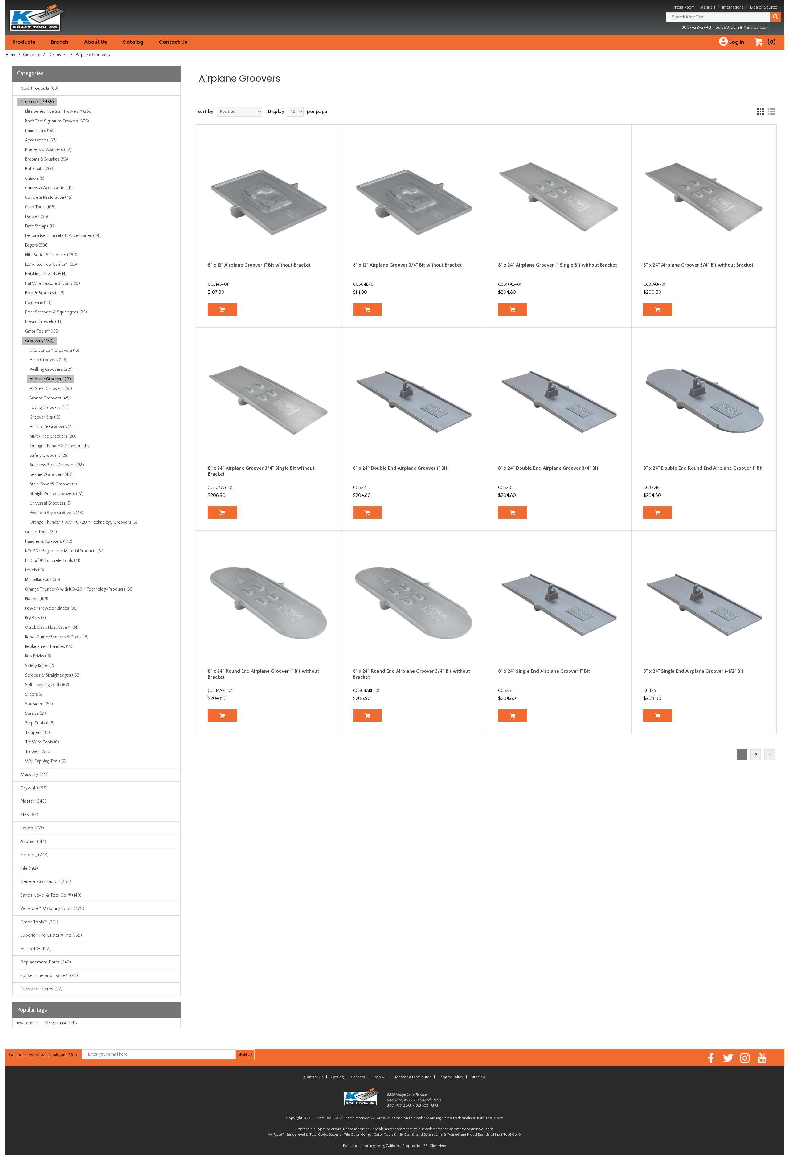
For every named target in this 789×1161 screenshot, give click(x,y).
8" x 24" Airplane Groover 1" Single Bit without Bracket (557, 265)
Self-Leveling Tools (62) (47, 684)
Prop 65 (379, 1077)
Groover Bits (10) (45, 417)
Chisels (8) (34, 178)
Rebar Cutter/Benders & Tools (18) (56, 637)
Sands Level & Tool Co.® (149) (50, 895)
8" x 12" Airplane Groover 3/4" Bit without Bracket (407, 265)
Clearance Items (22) (41, 988)
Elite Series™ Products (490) (51, 254)
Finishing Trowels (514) (46, 274)
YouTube (762, 1058)
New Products (61, 1023)
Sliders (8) (34, 694)
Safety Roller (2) (39, 665)
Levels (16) (34, 570)
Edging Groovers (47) (49, 407)
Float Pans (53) (38, 302)
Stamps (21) (35, 713)
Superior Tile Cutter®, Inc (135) (51, 935)
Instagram (745, 1058)
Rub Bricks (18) (38, 656)
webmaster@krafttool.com (471, 1129)
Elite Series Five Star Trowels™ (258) (59, 111)
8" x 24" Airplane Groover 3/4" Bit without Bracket (698, 265)
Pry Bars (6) (35, 617)
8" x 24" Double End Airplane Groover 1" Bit (400, 468)
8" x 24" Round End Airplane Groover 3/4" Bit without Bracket (411, 674)
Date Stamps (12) (40, 226)
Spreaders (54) (39, 703)
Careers (358, 1077)
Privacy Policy (451, 1077)
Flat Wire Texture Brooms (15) (52, 283)
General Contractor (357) (45, 881)
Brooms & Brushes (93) (46, 159)
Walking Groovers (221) (51, 369)
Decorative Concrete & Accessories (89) (62, 235)
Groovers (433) (39, 340)
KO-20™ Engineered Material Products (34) (65, 551)
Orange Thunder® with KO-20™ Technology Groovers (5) (83, 522)
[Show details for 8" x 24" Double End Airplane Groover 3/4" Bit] (559, 400)
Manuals (708, 7)
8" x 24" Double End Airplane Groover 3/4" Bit (548, 468)
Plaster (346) (33, 801)
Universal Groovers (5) (51, 503)
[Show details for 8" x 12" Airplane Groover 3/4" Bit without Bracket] (414, 197)
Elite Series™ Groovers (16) (54, 350)
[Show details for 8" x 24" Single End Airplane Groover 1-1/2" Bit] (704, 603)
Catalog (132, 42)
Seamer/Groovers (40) (51, 474)
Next (769, 754)
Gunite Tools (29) (41, 531)
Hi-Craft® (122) (35, 948)
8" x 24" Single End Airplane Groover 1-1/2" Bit (693, 671)
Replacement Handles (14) (48, 646)
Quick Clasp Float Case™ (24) (52, 627)
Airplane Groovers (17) (50, 379)
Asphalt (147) (33, 841)
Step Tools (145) (40, 723)
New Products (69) (39, 88)
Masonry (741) (34, 774)
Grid (760, 112)
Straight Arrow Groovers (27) (57, 493)
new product (27, 1022)
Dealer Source (763, 7)
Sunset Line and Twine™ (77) (49, 975)
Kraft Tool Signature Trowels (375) (57, 121)
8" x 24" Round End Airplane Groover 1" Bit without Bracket (263, 674)
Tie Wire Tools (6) (42, 742)
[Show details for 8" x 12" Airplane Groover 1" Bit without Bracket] (268, 197)
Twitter (728, 1058)
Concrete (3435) (37, 101)
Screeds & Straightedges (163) (53, 675)
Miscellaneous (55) (42, 579)
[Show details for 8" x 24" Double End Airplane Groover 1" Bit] (414, 400)
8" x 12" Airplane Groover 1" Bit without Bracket (259, 265)
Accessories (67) (41, 140)
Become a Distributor (412, 1077)
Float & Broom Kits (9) (44, 293)
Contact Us (173, 42)
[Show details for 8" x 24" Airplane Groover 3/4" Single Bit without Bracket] (268, 400)
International (733, 7)
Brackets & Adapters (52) (48, 149)
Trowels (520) (38, 751)
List (771, 112)
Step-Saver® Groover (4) (53, 484)
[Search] (775, 17)
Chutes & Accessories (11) (48, 188)
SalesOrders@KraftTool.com (742, 27)
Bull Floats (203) (40, 168)
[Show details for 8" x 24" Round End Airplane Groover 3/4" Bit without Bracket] (414, 603)
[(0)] (761, 48)
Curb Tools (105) (40, 207)
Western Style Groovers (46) (56, 512)
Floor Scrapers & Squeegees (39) (56, 312)
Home (11, 54)
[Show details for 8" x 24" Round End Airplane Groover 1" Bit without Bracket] (268, 603)
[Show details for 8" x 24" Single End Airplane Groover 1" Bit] (559, 603)
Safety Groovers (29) (49, 455)
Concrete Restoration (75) (48, 197)
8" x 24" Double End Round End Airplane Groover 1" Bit (703, 468)
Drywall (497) (33, 788)
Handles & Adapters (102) (48, 541)
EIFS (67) (29, 814)
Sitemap (478, 1077)
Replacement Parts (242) (45, 962)
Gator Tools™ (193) (42, 331)
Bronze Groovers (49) (50, 398)
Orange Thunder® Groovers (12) (60, 446)
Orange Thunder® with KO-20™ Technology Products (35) (79, 589)
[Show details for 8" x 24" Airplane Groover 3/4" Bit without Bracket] (704, 197)
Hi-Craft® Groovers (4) (51, 426)
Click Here (438, 1146)
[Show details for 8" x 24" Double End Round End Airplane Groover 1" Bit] (704, 400)
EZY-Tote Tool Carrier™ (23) (51, 264)
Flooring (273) (34, 854)
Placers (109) (36, 598)
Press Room (684, 7)
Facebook (711, 1058)
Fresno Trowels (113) (44, 321)
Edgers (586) (37, 245)
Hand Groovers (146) (48, 360)
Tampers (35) (37, 732)
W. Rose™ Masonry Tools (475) (52, 908)
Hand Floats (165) (40, 130)
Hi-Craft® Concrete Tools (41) (52, 560)
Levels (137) (32, 828)
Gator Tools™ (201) (39, 922)
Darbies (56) (36, 216)
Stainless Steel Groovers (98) (57, 465)
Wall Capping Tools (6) (46, 761)
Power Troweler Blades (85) (51, 608)
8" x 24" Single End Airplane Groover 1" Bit (544, 671)
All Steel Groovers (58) (51, 388)
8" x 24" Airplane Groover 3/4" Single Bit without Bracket (261, 471)
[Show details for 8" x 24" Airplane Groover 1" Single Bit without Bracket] (559, 197)
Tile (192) (29, 868)
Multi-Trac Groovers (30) (53, 436)
